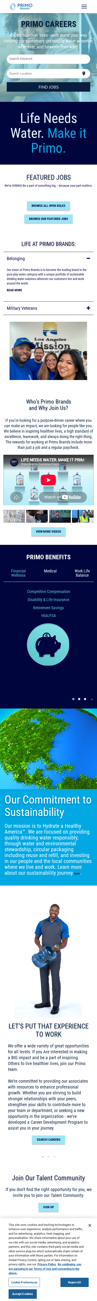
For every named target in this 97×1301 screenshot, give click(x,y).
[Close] (90, 1225)
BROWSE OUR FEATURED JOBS (48, 219)
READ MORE (14, 290)
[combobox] (48, 59)
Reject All (74, 1282)
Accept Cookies (22, 1294)
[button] (48, 258)
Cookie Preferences (24, 1282)
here (77, 873)
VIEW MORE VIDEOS (48, 531)
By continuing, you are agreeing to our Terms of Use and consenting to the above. (45, 1268)
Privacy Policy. (47, 1264)
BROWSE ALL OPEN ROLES (48, 206)
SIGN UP (48, 1207)
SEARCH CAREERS (48, 1139)
